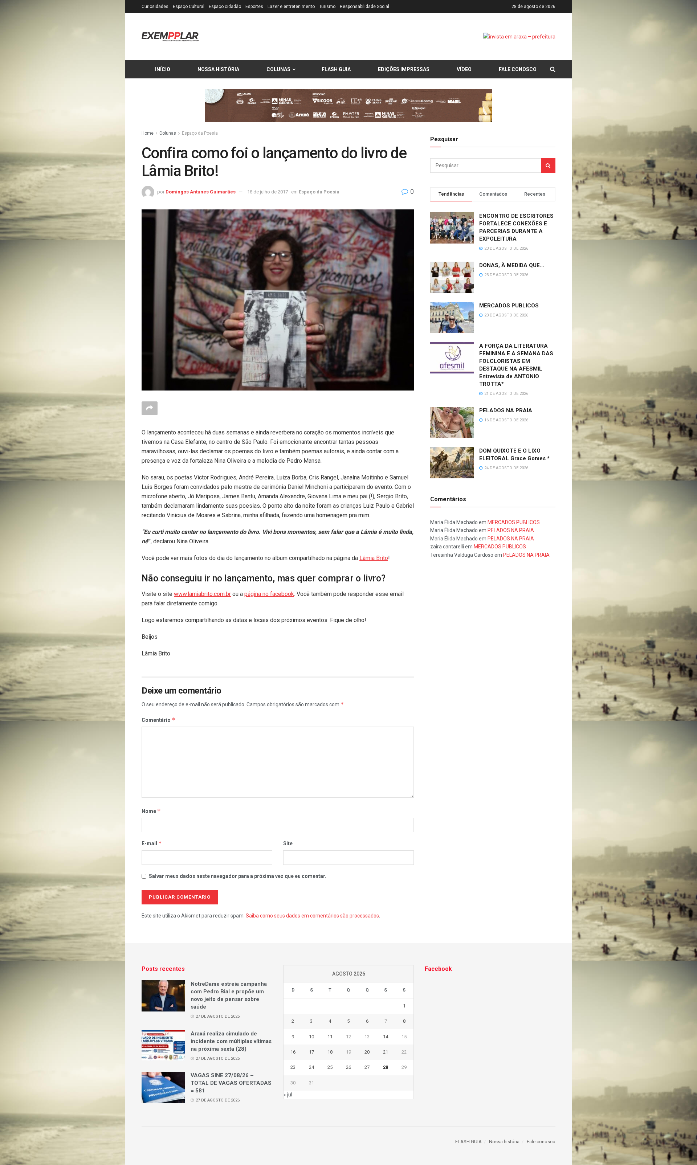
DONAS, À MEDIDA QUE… (511, 265)
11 (330, 1036)
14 (385, 1036)
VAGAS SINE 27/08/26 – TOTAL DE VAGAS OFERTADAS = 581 (231, 1083)
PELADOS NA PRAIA (505, 410)
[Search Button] (548, 165)
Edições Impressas (403, 69)
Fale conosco (518, 69)
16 (292, 1052)
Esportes (254, 6)
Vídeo (464, 69)
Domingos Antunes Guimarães (201, 192)
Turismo (327, 6)
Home (148, 133)
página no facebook (269, 593)
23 (292, 1067)
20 (367, 1052)
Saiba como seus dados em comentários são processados (312, 916)
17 (311, 1052)
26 (348, 1067)
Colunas (278, 69)
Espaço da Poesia (200, 133)
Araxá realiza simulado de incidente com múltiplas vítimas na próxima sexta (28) (231, 1041)
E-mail (152, 843)
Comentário (158, 719)
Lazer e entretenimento (291, 6)
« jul (288, 1094)
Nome (151, 811)
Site (288, 843)
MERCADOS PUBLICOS (509, 305)
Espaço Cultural (188, 6)
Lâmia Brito (373, 558)
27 (367, 1067)
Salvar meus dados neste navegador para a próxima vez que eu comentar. (237, 876)
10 (311, 1036)
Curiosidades (155, 6)
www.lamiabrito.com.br (202, 593)
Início (162, 69)
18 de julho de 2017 (267, 192)
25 (330, 1067)
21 (385, 1052)
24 (311, 1067)
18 (330, 1052)
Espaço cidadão (225, 6)
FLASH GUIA (336, 69)
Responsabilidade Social (364, 6)
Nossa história (218, 69)
